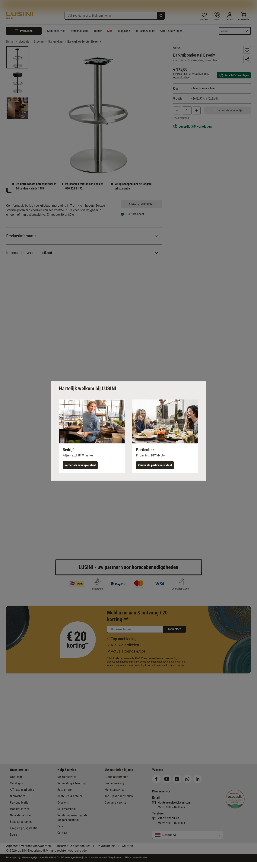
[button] (92, 436)
